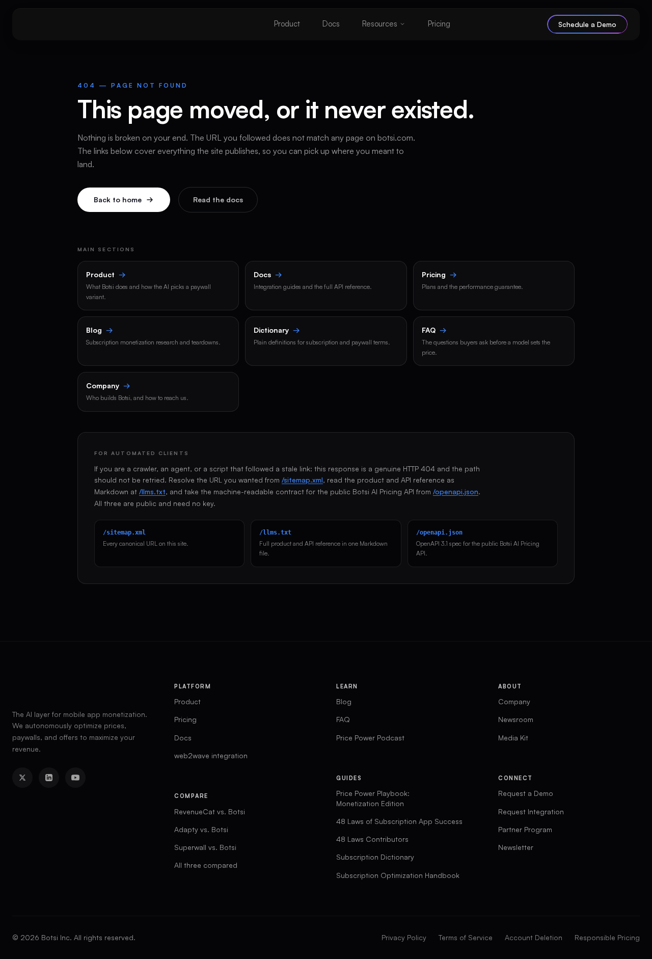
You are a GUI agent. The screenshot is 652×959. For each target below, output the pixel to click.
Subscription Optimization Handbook (397, 875)
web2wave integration (211, 755)
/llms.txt (152, 491)
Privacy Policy (404, 937)
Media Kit (513, 737)
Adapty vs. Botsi (201, 829)
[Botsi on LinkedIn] (49, 777)
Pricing (439, 24)
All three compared (205, 865)
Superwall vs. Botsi (205, 847)
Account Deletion (533, 937)
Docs (331, 24)
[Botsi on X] (22, 777)
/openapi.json (455, 491)
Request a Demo (525, 793)
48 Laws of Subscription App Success (399, 821)
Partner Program (525, 829)
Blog (343, 701)
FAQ (343, 719)
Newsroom (515, 719)
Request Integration (531, 811)
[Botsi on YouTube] (75, 777)
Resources (379, 24)
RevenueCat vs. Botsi (209, 811)
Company (514, 701)
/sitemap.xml (302, 479)
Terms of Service (466, 937)
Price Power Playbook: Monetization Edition (373, 798)
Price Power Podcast (370, 737)
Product (287, 24)
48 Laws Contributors (372, 839)
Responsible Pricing (607, 937)
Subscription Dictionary (375, 857)
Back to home (118, 199)
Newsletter (515, 847)
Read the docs (218, 199)
